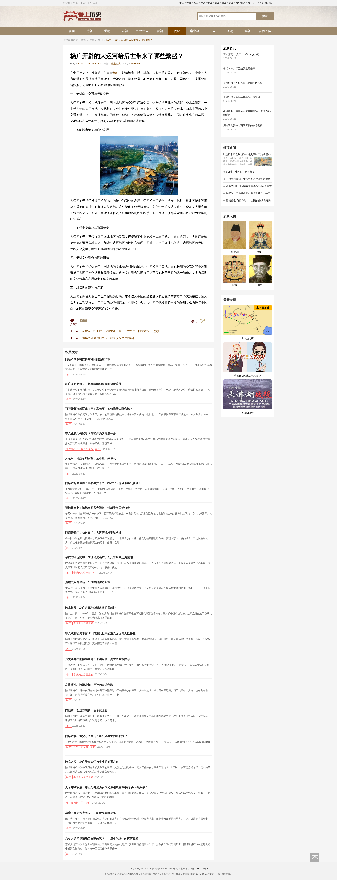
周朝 (216, 2)
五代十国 (142, 31)
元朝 (202, 2)
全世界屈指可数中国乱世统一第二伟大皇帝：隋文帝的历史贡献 (121, 331)
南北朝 (195, 31)
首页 (72, 31)
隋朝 (177, 31)
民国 (195, 2)
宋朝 (124, 31)
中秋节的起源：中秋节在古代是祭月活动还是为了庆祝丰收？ (246, 180)
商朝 (224, 2)
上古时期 (262, 2)
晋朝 (209, 2)
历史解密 (240, 2)
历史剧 (251, 2)
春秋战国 (265, 31)
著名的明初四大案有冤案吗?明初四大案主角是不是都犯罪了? (247, 187)
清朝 (89, 31)
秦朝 (247, 31)
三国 (212, 31)
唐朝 (160, 31)
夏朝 (231, 2)
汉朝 (230, 31)
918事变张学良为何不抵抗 (239, 171)
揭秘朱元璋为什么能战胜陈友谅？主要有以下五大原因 (246, 194)
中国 (181, 2)
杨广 (116, 72)
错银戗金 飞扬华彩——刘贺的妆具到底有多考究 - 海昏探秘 (247, 201)
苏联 (271, 2)
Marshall (135, 63)
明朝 (107, 31)
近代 (188, 2)
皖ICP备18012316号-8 (197, 868)
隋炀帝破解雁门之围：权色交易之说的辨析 (109, 338)
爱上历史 (116, 63)
